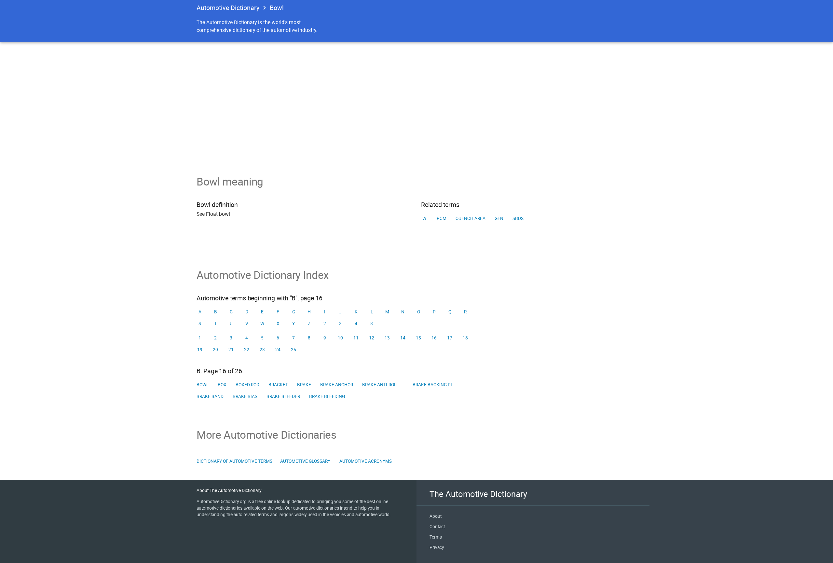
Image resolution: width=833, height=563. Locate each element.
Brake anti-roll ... (382, 385)
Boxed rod (247, 385)
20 (215, 349)
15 (418, 338)
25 (293, 349)
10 (340, 338)
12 (371, 338)
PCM (441, 218)
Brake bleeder (283, 396)
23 (262, 349)
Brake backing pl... (435, 385)
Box (222, 385)
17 (449, 338)
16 (434, 338)
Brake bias (245, 396)
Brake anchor (336, 385)
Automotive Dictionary (228, 7)
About (436, 516)
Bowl (203, 385)
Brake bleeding (327, 396)
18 (465, 338)
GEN (499, 218)
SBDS (518, 218)
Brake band (210, 396)
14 (402, 338)
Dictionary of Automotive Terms (234, 461)
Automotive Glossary (305, 461)
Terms (436, 537)
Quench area (470, 218)
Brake (304, 385)
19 (199, 349)
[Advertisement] (416, 126)
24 (277, 349)
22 (246, 349)
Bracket (278, 385)
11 (356, 338)
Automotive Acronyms (365, 461)
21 (231, 349)
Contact (437, 526)
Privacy (437, 547)
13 (387, 338)
